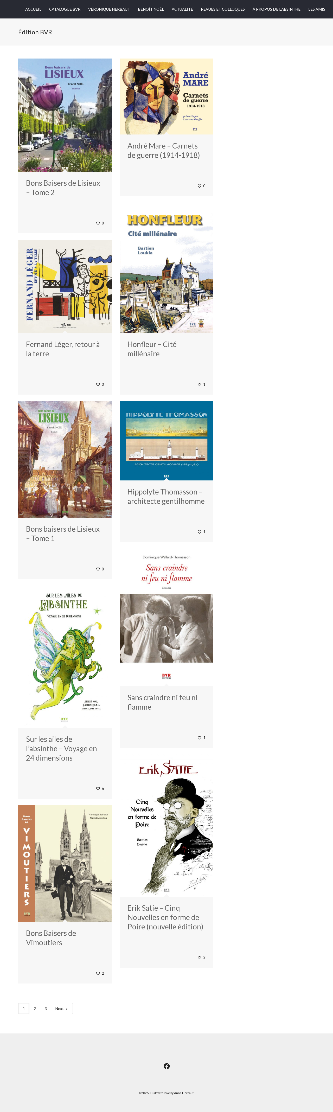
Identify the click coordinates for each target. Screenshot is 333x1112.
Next (60, 1008)
